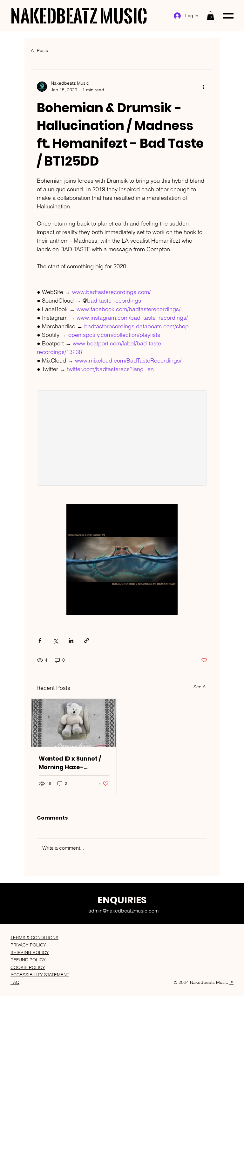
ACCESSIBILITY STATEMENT (39, 975)
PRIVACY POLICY (28, 945)
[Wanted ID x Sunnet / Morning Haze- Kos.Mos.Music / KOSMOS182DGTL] (73, 723)
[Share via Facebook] (40, 641)
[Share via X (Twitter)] (55, 641)
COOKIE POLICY (27, 967)
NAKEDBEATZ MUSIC (79, 15)
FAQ (14, 982)
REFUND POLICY (28, 960)
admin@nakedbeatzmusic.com (123, 910)
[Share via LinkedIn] (71, 641)
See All (200, 687)
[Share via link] (87, 641)
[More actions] (203, 86)
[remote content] (122, 438)
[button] (210, 15)
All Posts (39, 50)
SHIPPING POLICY (29, 952)
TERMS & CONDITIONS (34, 937)
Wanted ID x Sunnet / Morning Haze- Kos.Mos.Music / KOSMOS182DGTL (70, 763)
